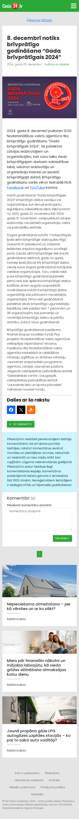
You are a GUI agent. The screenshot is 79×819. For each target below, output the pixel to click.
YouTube (37, 187)
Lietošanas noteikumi (29, 780)
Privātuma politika (53, 787)
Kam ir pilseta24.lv (27, 773)
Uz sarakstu (22, 424)
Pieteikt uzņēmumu (22, 787)
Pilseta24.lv (52, 773)
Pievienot (62, 538)
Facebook (15, 187)
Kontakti (54, 780)
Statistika (37, 794)
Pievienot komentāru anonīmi (29, 505)
